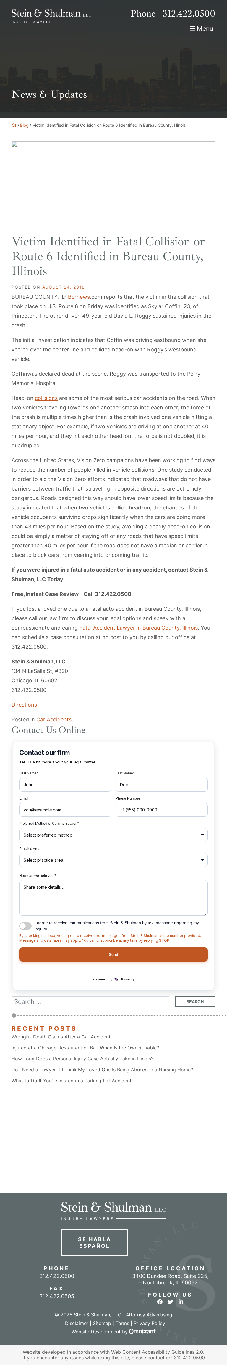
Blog (24, 125)
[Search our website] (93, 1001)
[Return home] (14, 125)
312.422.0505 (56, 1296)
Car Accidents (54, 719)
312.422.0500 (29, 690)
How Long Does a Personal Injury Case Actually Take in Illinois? (82, 1059)
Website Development (96, 1332)
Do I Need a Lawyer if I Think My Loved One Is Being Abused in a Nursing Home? (102, 1070)
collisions (46, 398)
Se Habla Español (94, 1242)
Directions (24, 705)
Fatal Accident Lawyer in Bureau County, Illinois (138, 628)
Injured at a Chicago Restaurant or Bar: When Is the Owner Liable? (85, 1048)
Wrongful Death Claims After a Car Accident (61, 1037)
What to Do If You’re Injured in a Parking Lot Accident (72, 1080)
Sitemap (102, 1323)
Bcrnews (79, 297)
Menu (205, 28)
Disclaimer (76, 1323)
